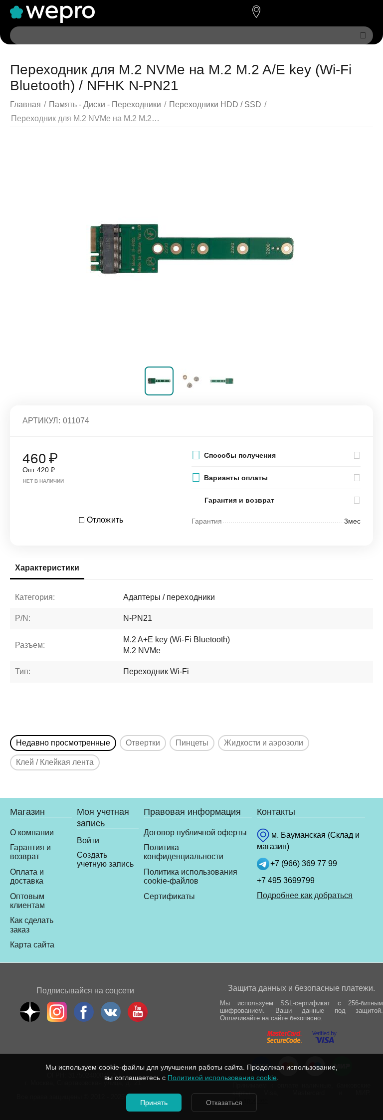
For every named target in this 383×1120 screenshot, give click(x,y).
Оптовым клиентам (27, 901)
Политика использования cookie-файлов (190, 876)
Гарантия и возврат (30, 852)
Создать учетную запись (105, 859)
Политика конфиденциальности (183, 852)
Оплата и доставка (27, 876)
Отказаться (224, 1103)
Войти (88, 840)
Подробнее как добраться (305, 895)
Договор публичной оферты (195, 832)
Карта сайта (32, 944)
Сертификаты (169, 896)
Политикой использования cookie (222, 1078)
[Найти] (363, 35)
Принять (154, 1103)
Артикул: (41, 420)
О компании (32, 832)
